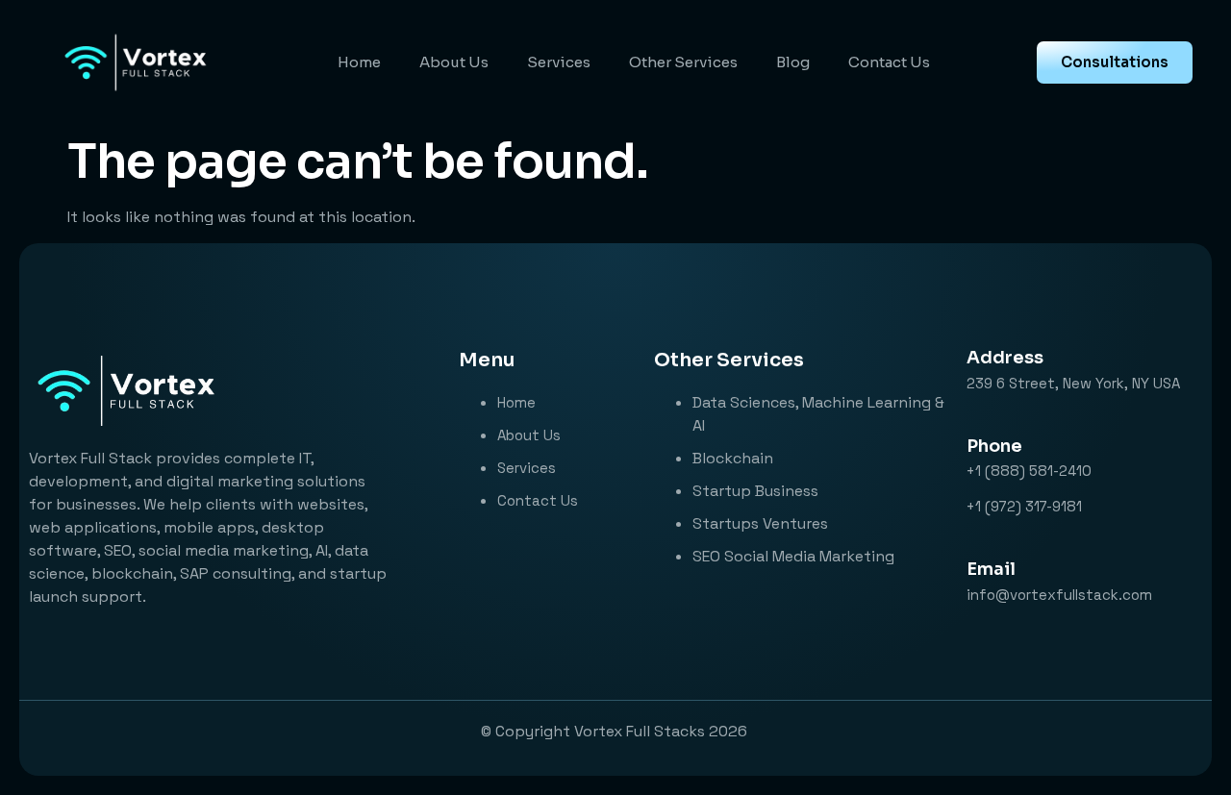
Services (558, 62)
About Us (454, 62)
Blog (793, 62)
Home (359, 62)
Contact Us (889, 62)
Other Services (683, 62)
